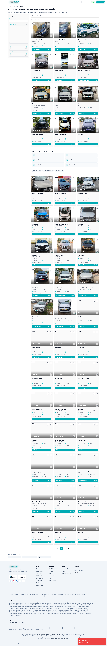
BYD (85, 628)
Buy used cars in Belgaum (30, 613)
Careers (51, 571)
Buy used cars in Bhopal (27, 606)
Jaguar (20, 629)
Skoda (64, 628)
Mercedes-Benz (13, 629)
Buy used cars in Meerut (29, 608)
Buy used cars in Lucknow (83, 606)
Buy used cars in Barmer (70, 613)
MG (51, 628)
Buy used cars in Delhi (87, 603)
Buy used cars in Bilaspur (44, 613)
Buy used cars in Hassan (84, 611)
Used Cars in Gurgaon (48, 170)
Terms (50, 582)
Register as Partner (66, 573)
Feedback (86, 643)
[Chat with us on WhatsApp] (93, 2)
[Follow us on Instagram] (13, 581)
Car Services (39, 580)
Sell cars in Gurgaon (14, 594)
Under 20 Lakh (51, 625)
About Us (51, 568)
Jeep (76, 628)
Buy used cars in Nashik (68, 608)
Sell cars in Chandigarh (26, 596)
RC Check (38, 582)
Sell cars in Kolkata (49, 596)
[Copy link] (51, 36)
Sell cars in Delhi (24, 594)
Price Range (12, 44)
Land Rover (26, 629)
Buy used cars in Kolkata (74, 604)
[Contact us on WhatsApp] (20, 581)
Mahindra (34, 628)
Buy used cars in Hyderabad (59, 604)
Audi (89, 628)
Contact (86, 2)
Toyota (42, 628)
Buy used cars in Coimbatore (41, 606)
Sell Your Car (39, 568)
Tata (29, 628)
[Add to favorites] (51, 24)
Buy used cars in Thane (52, 610)
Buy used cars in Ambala (57, 613)
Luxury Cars (59, 625)
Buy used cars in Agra (14, 606)
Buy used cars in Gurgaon (45, 604)
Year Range (12, 51)
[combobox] (18, 21)
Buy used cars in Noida (81, 608)
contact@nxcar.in (78, 570)
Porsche (41, 629)
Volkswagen (71, 628)
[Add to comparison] (48, 24)
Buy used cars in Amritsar (31, 603)
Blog (50, 573)
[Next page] (72, 548)
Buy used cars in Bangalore (44, 603)
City (10, 18)
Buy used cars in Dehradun (56, 606)
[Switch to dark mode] (80, 2)
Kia (38, 628)
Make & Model (13, 24)
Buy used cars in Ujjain (64, 610)
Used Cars (16, 6)
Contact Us (51, 575)
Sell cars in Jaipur (46, 594)
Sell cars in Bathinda (72, 596)
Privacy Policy (52, 580)
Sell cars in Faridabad (14, 596)
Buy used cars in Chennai (74, 603)
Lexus (36, 629)
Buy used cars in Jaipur (69, 606)
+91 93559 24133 (78, 574)
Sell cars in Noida (80, 594)
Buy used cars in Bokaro (45, 611)
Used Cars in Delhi (37, 170)
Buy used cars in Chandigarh (60, 603)
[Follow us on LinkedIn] (17, 581)
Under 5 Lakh (18, 625)
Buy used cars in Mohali (42, 608)
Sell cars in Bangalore (35, 594)
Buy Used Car (39, 571)
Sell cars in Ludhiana (61, 596)
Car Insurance (39, 578)
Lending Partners (66, 568)
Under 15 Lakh (43, 625)
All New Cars (21, 622)
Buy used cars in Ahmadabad (16, 603)
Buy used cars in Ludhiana (15, 608)
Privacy (92, 643)
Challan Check (39, 585)
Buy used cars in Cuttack (58, 611)
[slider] (10, 47)
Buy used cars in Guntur (71, 611)
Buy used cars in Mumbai (87, 604)
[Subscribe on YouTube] (23, 581)
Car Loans (38, 573)
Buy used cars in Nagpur (55, 608)
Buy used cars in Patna (14, 610)
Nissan (60, 628)
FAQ (50, 578)
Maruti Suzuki (18, 628)
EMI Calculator (39, 575)
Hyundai (25, 628)
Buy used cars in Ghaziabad (30, 604)
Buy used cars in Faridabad (15, 604)
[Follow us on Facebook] (10, 581)
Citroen (81, 628)
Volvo (32, 629)
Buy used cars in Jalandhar (15, 613)
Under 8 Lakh (26, 625)
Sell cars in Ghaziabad (69, 594)
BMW (93, 628)
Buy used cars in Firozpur (84, 613)
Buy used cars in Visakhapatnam (79, 610)
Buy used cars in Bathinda (31, 611)
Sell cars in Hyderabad (57, 594)
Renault (55, 628)
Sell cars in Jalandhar (39, 596)
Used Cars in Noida (59, 170)
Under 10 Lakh (34, 625)
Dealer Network (65, 571)
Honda (47, 628)
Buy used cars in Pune (27, 610)
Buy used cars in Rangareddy (16, 615)
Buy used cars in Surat (39, 610)
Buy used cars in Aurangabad (16, 611)
